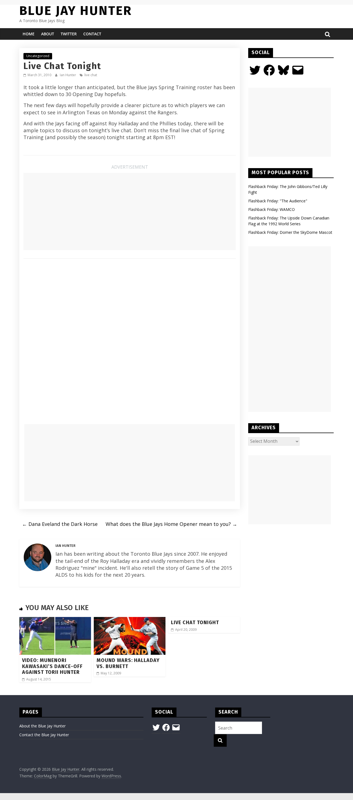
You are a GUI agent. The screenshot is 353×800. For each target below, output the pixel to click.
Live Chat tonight (195, 622)
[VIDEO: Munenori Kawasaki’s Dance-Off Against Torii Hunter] (55, 620)
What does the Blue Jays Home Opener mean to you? (171, 524)
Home (28, 33)
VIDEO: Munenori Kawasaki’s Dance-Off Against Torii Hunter (52, 666)
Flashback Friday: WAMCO (271, 209)
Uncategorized (37, 56)
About (47, 33)
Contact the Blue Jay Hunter (44, 734)
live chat (90, 75)
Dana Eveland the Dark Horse (60, 524)
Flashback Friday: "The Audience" (277, 200)
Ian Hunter (68, 75)
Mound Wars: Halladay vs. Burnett (128, 663)
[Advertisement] (129, 211)
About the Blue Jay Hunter (42, 726)
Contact (92, 33)
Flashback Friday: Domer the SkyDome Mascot (290, 232)
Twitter (69, 33)
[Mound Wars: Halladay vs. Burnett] (129, 620)
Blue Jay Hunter (75, 10)
